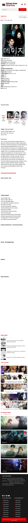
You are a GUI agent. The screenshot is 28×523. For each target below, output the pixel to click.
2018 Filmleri (5, 516)
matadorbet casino (11, 490)
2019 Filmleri (5, 514)
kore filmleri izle (5, 482)
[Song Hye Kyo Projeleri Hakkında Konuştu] (3, 357)
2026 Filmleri (6, 500)
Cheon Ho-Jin (23, 120)
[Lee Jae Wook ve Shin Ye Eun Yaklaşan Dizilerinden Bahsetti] (3, 341)
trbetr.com (4, 491)
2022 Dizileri (18, 508)
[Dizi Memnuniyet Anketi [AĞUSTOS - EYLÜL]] (14, 405)
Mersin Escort (5, 493)
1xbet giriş (19, 490)
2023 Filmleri (6, 506)
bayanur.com (12, 493)
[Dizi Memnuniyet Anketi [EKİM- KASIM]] (14, 396)
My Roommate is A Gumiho (8, 457)
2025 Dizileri (18, 502)
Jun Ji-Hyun (4, 116)
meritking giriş (17, 487)
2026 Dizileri (18, 500)
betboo (4, 490)
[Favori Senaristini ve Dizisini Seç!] (14, 370)
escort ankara (11, 491)
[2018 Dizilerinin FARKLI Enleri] (14, 388)
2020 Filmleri (6, 512)
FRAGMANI (4, 173)
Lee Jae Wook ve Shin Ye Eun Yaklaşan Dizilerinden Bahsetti (15, 341)
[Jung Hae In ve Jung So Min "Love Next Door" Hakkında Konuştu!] (3, 352)
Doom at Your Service (7, 428)
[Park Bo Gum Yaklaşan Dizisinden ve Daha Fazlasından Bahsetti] (3, 346)
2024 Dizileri (18, 504)
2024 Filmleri (6, 504)
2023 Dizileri (18, 506)
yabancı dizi (11, 486)
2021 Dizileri (17, 510)
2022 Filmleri (6, 508)
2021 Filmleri (5, 510)
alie (3, 20)
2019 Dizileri (17, 514)
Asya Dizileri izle (18, 486)
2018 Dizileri (17, 516)
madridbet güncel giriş (12, 489)
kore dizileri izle (17, 485)
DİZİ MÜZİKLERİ (12, 173)
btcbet (4, 489)
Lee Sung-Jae (17, 120)
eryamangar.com (19, 491)
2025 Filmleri (6, 502)
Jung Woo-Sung (10, 120)
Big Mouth (4, 442)
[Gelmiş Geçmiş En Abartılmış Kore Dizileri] (14, 379)
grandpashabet (21, 489)
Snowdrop (4, 471)
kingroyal (23, 487)
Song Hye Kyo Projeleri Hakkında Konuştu (16, 357)
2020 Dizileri (18, 512)
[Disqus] (14, 313)
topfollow (12, 487)
